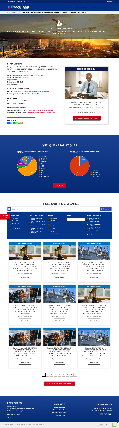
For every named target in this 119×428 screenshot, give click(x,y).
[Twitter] (11, 123)
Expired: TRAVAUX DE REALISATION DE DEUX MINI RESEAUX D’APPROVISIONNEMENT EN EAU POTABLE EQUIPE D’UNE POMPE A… (94, 309)
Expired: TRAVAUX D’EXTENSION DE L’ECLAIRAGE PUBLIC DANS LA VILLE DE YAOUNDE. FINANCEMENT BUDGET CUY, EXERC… (59, 309)
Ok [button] (114, 425)
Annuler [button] (108, 425)
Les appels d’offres (82, 7)
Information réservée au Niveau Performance (29, 75)
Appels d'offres (12, 12)
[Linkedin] (14, 123)
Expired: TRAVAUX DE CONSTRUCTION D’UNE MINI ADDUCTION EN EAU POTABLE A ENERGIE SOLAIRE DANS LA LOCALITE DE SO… (94, 352)
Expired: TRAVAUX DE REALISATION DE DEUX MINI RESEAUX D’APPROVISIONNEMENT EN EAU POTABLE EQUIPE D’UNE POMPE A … (59, 266)
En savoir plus (25, 277)
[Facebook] (8, 123)
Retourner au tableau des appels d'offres (59, 383)
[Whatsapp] (16, 123)
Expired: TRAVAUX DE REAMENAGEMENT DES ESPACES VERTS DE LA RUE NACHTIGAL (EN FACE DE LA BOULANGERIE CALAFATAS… (25, 352)
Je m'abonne (59, 185)
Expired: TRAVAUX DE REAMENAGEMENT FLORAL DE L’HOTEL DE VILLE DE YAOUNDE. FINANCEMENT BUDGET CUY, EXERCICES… (25, 309)
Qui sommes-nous (59, 408)
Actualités (95, 7)
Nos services (67, 7)
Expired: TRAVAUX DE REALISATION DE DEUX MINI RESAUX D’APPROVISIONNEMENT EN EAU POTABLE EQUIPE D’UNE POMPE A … (94, 266)
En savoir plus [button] (100, 425)
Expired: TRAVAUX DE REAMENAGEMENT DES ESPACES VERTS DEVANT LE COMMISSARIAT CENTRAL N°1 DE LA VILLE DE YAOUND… (59, 352)
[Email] (19, 123)
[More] (21, 123)
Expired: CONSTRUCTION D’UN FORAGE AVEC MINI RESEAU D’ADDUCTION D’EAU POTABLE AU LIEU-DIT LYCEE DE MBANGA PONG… (25, 266)
